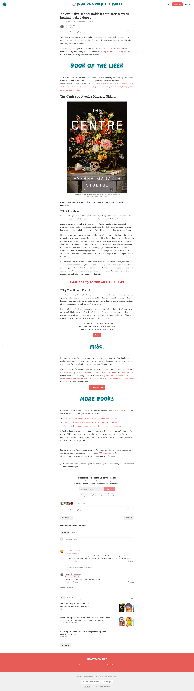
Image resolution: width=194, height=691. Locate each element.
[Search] (165, 4)
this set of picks (72, 372)
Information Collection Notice (96, 496)
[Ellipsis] (132, 550)
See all (64, 645)
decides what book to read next (120, 378)
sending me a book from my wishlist (115, 51)
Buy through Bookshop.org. (82, 195)
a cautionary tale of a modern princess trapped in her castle (96, 85)
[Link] (57, 96)
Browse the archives (121, 410)
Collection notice (111, 677)
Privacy (96, 677)
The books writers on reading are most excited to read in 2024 (82, 620)
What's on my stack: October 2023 (76, 603)
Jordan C (68, 551)
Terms (102, 677)
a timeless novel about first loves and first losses (110, 83)
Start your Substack (92, 682)
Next (127, 518)
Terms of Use (107, 494)
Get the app (107, 682)
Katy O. (80, 378)
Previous (68, 518)
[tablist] (69, 532)
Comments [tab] (65, 532)
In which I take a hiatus (68, 634)
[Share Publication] (169, 4)
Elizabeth (88, 372)
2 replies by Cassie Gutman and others (79, 567)
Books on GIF (127, 372)
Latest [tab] (68, 598)
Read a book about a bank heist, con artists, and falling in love (90, 422)
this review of (103, 372)
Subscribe (177, 4)
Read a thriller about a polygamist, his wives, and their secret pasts (92, 426)
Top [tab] (62, 598)
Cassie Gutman (70, 25)
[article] (97, 607)
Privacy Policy (112, 496)
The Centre (68, 96)
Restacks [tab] (73, 532)
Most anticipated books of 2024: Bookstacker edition (85, 618)
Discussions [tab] (76, 598)
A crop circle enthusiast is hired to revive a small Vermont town (91, 418)
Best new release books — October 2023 (74, 606)
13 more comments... (67, 588)
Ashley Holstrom (107, 375)
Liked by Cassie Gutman (73, 553)
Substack (87, 687)
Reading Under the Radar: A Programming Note (83, 632)
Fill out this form (105, 453)
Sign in (187, 4)
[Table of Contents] (2, 345)
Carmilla (112, 372)
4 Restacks (84, 503)
